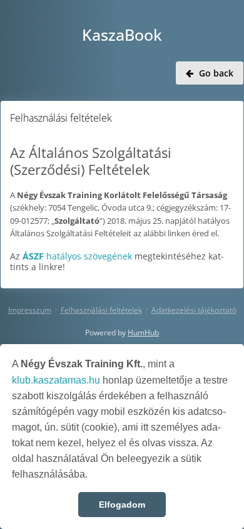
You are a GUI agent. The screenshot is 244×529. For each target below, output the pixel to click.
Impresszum (29, 310)
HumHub (143, 332)
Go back (216, 73)
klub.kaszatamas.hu (56, 380)
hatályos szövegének (88, 256)
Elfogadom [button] (122, 505)
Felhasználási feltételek (101, 310)
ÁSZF (33, 256)
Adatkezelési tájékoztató (193, 310)
